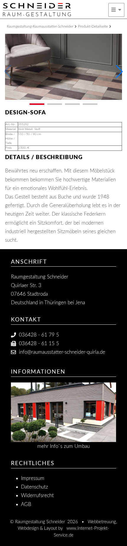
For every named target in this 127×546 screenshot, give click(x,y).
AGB (26, 504)
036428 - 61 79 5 (39, 334)
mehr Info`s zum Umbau (63, 446)
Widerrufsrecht (37, 495)
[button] (119, 71)
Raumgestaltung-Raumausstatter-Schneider (40, 26)
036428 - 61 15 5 (39, 343)
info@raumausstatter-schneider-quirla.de (62, 352)
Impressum (32, 478)
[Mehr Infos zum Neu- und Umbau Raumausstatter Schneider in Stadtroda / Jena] (63, 412)
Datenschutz (34, 486)
